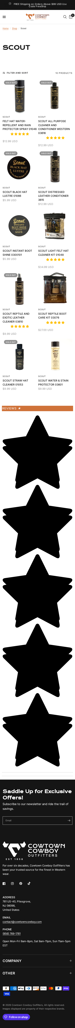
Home (6, 28)
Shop (14, 28)
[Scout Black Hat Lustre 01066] (20, 167)
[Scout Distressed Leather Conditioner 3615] (55, 167)
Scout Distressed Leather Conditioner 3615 (53, 195)
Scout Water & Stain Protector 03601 (53, 382)
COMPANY (12, 961)
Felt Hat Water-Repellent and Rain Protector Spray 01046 (20, 125)
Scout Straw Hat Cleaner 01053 (15, 382)
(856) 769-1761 (12, 933)
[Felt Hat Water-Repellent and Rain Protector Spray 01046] (20, 96)
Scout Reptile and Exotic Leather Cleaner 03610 (16, 317)
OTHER (9, 973)
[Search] (65, 17)
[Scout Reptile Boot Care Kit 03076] (55, 289)
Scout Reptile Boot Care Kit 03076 (52, 315)
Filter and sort (17, 73)
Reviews (11, 408)
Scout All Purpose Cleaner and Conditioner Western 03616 (54, 127)
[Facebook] (6, 883)
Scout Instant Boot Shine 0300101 (17, 252)
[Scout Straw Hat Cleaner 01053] (20, 356)
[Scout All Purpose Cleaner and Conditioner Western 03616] (55, 96)
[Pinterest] (23, 883)
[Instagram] (15, 883)
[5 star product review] (19, 136)
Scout (6, 117)
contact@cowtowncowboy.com (22, 921)
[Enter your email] (68, 820)
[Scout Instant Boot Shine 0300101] (20, 226)
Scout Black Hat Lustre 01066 (15, 194)
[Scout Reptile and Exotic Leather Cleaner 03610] (20, 289)
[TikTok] (31, 883)
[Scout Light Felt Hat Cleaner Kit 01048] (55, 226)
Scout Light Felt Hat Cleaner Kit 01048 (53, 252)
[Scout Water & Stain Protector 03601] (55, 356)
